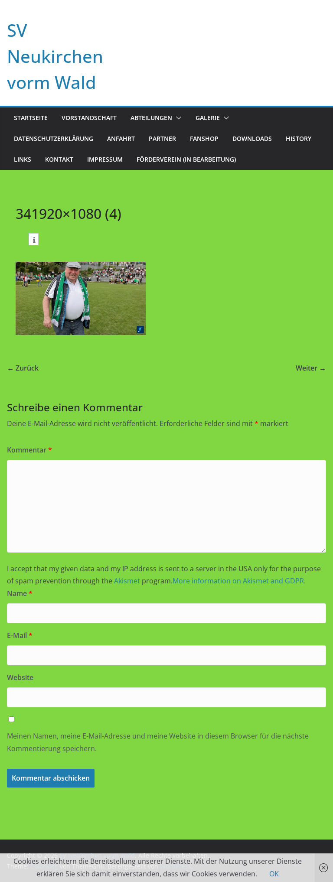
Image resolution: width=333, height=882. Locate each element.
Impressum (105, 159)
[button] (177, 118)
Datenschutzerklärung (53, 138)
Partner (162, 138)
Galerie (208, 118)
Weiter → (311, 368)
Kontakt (59, 159)
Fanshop (204, 138)
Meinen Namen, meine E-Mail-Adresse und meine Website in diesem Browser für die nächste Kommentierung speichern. (158, 742)
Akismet (127, 581)
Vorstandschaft (89, 118)
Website (20, 677)
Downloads (252, 138)
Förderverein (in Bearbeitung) (186, 159)
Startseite (31, 118)
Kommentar (29, 450)
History (298, 138)
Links (22, 159)
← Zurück (23, 368)
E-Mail (20, 635)
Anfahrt (121, 138)
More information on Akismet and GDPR (238, 581)
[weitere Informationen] (33, 240)
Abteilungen (151, 118)
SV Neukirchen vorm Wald (55, 56)
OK (274, 874)
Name (20, 593)
